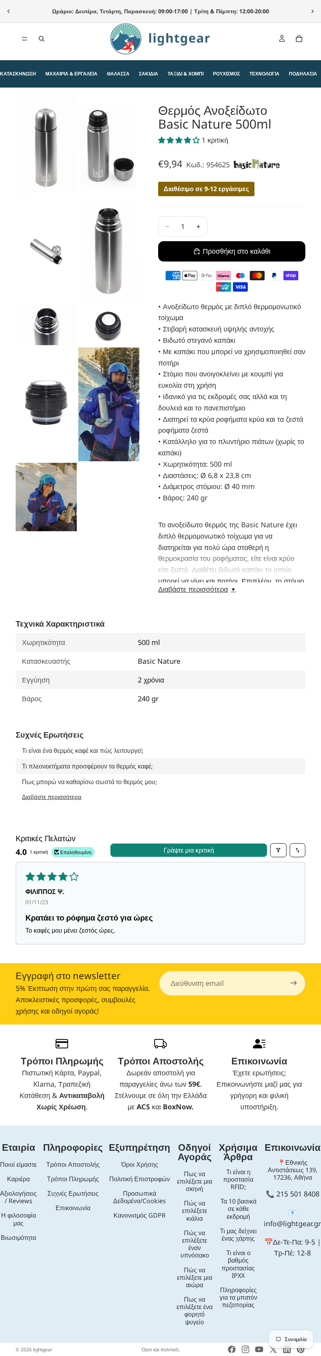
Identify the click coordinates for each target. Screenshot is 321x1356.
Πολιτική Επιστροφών (139, 1179)
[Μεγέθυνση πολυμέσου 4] (108, 251)
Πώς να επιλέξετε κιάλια (194, 1210)
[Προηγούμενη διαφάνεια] (8, 11)
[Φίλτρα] (278, 850)
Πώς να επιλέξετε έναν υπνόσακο (194, 1244)
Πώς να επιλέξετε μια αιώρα (194, 1277)
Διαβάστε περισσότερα (197, 589)
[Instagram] (245, 1349)
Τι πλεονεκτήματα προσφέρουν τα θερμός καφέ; (87, 766)
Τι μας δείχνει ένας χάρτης (238, 1235)
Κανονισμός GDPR (140, 1215)
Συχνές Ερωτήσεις (73, 1193)
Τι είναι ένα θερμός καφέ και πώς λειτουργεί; (82, 750)
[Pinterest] (300, 1349)
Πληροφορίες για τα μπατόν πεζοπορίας (238, 1297)
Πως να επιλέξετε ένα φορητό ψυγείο (195, 1310)
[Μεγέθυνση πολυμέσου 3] (46, 251)
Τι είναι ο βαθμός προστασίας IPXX (238, 1264)
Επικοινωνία (73, 1208)
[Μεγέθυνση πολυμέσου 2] (108, 147)
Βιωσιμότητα (18, 1237)
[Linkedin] (287, 1349)
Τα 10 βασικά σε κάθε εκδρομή (238, 1208)
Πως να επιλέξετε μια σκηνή (194, 1181)
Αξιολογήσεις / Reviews (18, 1197)
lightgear (42, 1349)
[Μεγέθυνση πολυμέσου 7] (46, 404)
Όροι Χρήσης (139, 1164)
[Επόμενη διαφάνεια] (312, 11)
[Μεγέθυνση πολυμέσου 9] (46, 497)
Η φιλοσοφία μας (18, 1219)
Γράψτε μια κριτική (189, 850)
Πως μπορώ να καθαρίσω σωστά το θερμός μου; (89, 781)
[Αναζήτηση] (41, 38)
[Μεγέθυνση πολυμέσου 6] (108, 324)
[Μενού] (25, 39)
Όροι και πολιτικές (161, 1349)
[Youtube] (259, 1349)
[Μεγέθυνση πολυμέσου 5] (46, 324)
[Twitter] (273, 1349)
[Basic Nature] (257, 164)
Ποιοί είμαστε (18, 1164)
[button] (180, 140)
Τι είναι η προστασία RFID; (238, 1179)
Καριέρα (18, 1179)
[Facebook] (231, 1349)
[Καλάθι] (299, 38)
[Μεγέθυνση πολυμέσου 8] (108, 404)
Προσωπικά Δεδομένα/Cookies (139, 1197)
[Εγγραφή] (293, 983)
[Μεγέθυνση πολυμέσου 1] (46, 147)
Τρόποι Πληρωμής (73, 1179)
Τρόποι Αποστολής (73, 1164)
